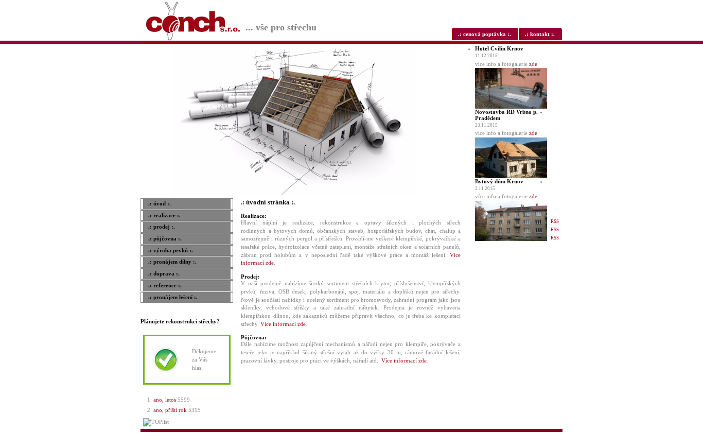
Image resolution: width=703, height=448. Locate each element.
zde (533, 64)
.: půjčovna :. (165, 238)
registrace (536, 443)
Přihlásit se (553, 435)
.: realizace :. (164, 215)
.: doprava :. (164, 273)
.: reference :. (165, 285)
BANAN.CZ (484, 435)
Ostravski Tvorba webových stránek (519, 435)
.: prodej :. (161, 226)
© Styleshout (554, 443)
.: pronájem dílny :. (172, 262)
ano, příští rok (170, 410)
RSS (555, 221)
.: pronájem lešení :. (173, 297)
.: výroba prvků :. (170, 250)
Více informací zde (283, 324)
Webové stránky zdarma (454, 435)
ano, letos (164, 400)
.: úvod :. (159, 203)
